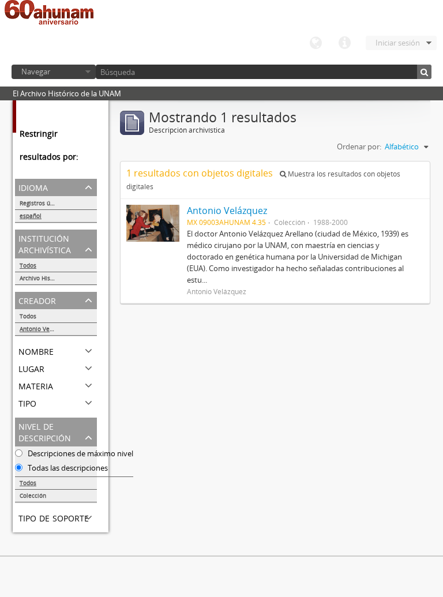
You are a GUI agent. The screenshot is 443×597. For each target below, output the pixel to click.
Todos (28, 265)
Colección (33, 495)
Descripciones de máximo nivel (79, 453)
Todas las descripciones (67, 468)
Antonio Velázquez (45, 329)
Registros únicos (42, 203)
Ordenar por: (359, 146)
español (31, 216)
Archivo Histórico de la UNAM (58, 278)
